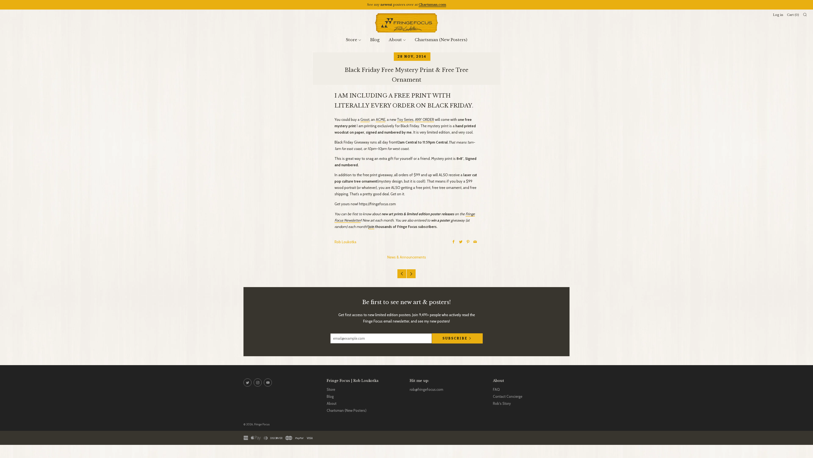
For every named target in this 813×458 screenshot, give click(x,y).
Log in (778, 15)
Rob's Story (502, 403)
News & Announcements (406, 257)
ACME (380, 119)
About (395, 39)
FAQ (496, 389)
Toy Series (405, 119)
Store (351, 39)
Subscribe (454, 338)
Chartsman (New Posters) (441, 39)
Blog (375, 39)
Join (371, 227)
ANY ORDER (424, 119)
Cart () (793, 15)
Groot (364, 119)
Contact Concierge (507, 396)
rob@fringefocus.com (426, 389)
